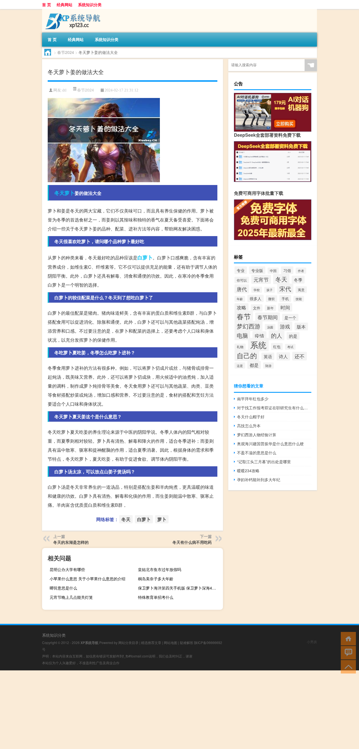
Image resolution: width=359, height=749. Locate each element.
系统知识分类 (90, 4)
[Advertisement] (168, 709)
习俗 (287, 270)
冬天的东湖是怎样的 (71, 542)
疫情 (259, 335)
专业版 (257, 270)
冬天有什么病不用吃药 (192, 542)
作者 (301, 270)
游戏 (285, 326)
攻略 (241, 307)
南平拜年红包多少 (252, 398)
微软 (271, 298)
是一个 (290, 317)
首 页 (46, 4)
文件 (256, 307)
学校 (257, 289)
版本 (301, 326)
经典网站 (64, 4)
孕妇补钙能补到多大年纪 (258, 479)
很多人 (255, 298)
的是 (293, 336)
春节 (244, 316)
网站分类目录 (128, 642)
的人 (276, 335)
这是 (240, 365)
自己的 (247, 355)
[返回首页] (347, 638)
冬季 (298, 280)
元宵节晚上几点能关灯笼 (71, 597)
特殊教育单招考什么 (155, 597)
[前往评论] (347, 652)
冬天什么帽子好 (250, 416)
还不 (299, 356)
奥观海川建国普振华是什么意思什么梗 (270, 443)
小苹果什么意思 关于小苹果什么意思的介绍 (87, 578)
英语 (268, 356)
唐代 (242, 289)
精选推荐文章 (151, 642)
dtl (64, 90)
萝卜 (70, 193)
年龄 (240, 299)
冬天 (59, 193)
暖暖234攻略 (248, 470)
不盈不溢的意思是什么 (256, 452)
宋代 (285, 288)
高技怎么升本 (249, 425)
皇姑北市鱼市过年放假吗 (159, 569)
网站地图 (170, 642)
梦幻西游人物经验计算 (256, 434)
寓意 (301, 289)
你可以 (242, 280)
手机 (285, 298)
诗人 (283, 356)
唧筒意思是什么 (63, 588)
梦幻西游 (248, 326)
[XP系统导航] (71, 11)
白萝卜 (145, 257)
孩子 (269, 290)
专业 (241, 270)
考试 (290, 347)
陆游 (268, 365)
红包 (276, 346)
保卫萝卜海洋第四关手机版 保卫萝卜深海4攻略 (179, 588)
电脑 (242, 335)
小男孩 (312, 641)
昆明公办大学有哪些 (67, 569)
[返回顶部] (347, 666)
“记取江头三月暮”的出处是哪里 (264, 461)
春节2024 (65, 52)
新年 (270, 308)
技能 (299, 299)
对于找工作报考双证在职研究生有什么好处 (274, 407)
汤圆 (270, 327)
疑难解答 (186, 642)
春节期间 (267, 317)
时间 (285, 307)
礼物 (240, 346)
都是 (254, 365)
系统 (258, 344)
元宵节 (261, 279)
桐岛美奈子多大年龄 (155, 578)
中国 (273, 270)
